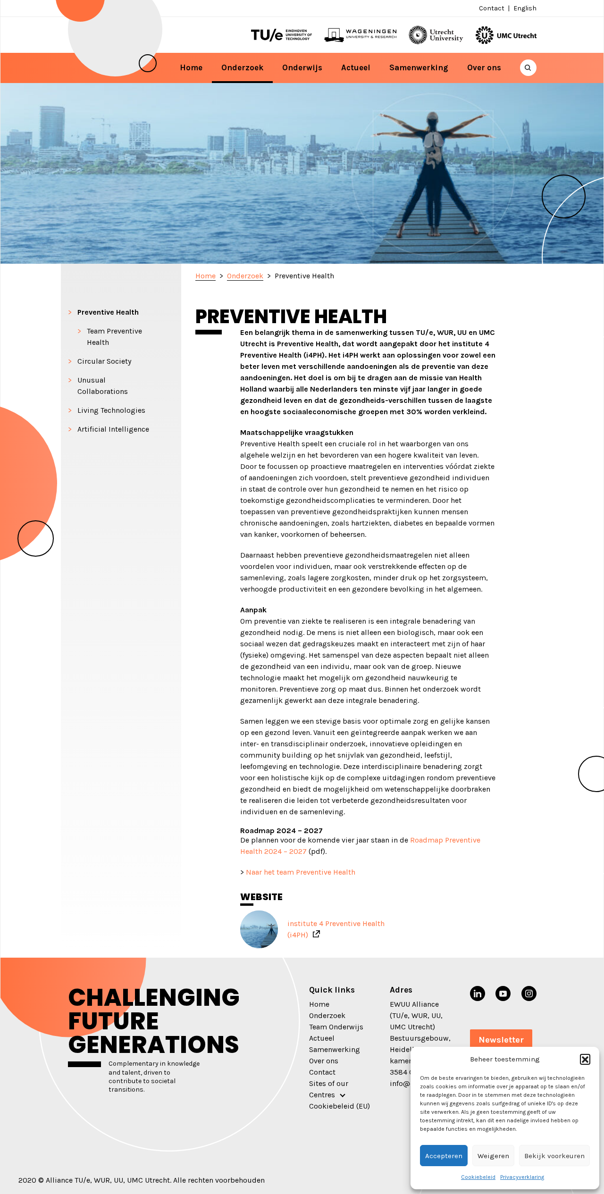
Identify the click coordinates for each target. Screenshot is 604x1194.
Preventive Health (108, 312)
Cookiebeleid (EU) (339, 1106)
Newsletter (501, 1040)
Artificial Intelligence (113, 429)
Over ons (484, 67)
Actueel (355, 67)
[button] (585, 1059)
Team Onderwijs (336, 1026)
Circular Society (104, 361)
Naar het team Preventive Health (300, 872)
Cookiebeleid (478, 1177)
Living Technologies (111, 410)
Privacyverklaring (522, 1177)
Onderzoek (242, 67)
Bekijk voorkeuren (554, 1156)
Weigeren (493, 1156)
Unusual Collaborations (102, 386)
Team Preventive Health (114, 336)
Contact (491, 8)
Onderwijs (302, 67)
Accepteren (443, 1156)
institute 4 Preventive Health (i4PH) (336, 929)
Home (191, 67)
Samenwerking (418, 67)
